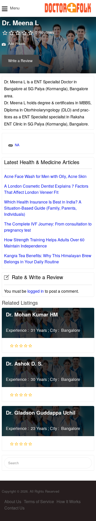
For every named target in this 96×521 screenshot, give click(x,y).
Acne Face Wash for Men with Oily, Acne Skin (45, 176)
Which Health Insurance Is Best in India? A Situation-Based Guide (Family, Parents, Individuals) (42, 208)
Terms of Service (39, 501)
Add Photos (16, 43)
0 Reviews (44, 32)
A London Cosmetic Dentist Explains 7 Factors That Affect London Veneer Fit (46, 189)
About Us (12, 501)
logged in (35, 291)
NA (17, 144)
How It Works (69, 501)
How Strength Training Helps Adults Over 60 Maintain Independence (44, 243)
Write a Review (20, 60)
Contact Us (14, 508)
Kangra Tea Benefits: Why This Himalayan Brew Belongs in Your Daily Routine (47, 259)
